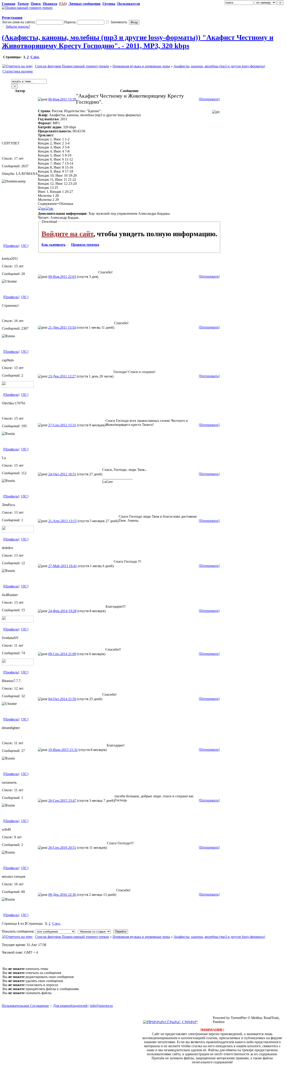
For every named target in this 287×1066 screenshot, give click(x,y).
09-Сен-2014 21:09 (62, 654)
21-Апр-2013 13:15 (62, 521)
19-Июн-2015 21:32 (63, 750)
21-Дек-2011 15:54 (62, 327)
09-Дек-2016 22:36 (62, 895)
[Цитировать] (209, 99)
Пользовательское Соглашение (25, 1006)
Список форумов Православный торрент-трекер (72, 66)
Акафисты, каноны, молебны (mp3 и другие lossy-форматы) (219, 66)
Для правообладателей (70, 1006)
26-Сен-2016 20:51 (62, 847)
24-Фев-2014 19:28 (62, 611)
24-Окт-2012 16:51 (62, 474)
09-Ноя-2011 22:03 (62, 277)
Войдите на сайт (67, 234)
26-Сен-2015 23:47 (62, 800)
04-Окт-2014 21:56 (62, 699)
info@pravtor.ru (101, 1006)
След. (34, 57)
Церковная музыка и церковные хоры (141, 66)
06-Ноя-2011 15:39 (62, 99)
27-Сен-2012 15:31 (62, 425)
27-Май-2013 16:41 (62, 566)
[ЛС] (24, 246)
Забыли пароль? (18, 26)
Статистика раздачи (17, 71)
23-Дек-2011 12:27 (62, 376)
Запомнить (118, 22)
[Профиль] (11, 246)
